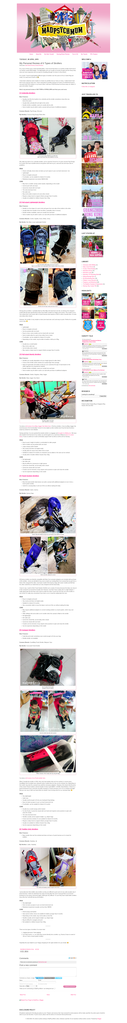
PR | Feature (93, 54)
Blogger (99, 1018)
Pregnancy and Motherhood (90, 282)
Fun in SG (75, 54)
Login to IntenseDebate (39, 978)
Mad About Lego (87, 272)
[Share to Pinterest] (27, 951)
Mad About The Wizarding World (91, 274)
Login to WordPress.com (49, 978)
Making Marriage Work (88, 276)
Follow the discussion (74, 958)
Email (39, 980)
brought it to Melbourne (64, 433)
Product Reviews (39, 65)
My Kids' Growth (49, 54)
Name (20, 980)
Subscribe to (22, 986)
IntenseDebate (91, 385)
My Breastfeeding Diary (89, 278)
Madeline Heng (30, 949)
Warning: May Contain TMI (89, 286)
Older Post (73, 994)
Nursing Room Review (63, 54)
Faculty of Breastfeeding (89, 268)
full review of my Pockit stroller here (35, 778)
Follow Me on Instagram (88, 86)
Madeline (86, 344)
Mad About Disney (87, 270)
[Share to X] (24, 951)
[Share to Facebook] (26, 951)
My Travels (84, 54)
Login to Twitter (58, 978)
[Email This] (21, 951)
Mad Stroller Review (30, 65)
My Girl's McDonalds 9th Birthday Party (92, 359)
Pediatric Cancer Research (89, 280)
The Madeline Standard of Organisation (93, 284)
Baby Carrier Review (88, 266)
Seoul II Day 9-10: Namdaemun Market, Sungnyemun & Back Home (91, 341)
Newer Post (23, 994)
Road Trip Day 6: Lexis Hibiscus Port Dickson (93, 370)
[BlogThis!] (22, 951)
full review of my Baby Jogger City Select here (38, 426)
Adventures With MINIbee (89, 265)
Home (31, 54)
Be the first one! (43, 962)
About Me (38, 54)
